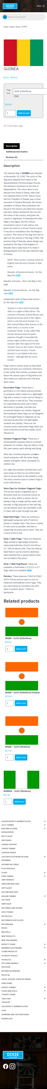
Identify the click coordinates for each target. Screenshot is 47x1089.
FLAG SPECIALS (8, 868)
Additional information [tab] (17, 151)
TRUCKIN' (6, 1002)
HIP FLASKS (7, 888)
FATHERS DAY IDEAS (10, 864)
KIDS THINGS (7, 912)
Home (6, 27)
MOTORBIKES (7, 924)
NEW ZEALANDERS (9, 940)
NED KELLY (6, 932)
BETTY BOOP (7, 836)
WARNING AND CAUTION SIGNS (15, 1014)
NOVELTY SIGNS (8, 944)
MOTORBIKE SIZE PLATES (12, 920)
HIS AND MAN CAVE (10, 892)
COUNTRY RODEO (9, 852)
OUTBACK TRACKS (9, 956)
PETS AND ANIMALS (10, 963)
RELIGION (6, 967)
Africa (18, 27)
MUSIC (4, 928)
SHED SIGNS (7, 983)
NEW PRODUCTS (8, 936)
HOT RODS (6, 900)
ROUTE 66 (6, 975)
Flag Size (8, 91)
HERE (29, 570)
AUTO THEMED (8, 825)
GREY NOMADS (8, 880)
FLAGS (12, 27)
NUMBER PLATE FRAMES (12, 948)
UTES (4, 1010)
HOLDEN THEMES (9, 896)
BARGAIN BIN (8, 832)
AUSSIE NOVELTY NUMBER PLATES (16, 821)
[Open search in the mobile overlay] (23, 17)
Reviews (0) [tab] (11, 157)
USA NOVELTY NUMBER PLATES (15, 1006)
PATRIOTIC (6, 960)
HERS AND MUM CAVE (10, 884)
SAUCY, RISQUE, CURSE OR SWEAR (16, 979)
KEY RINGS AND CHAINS (12, 908)
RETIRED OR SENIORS (11, 971)
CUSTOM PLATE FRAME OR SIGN (15, 857)
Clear (16, 96)
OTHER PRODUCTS (9, 951)
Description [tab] (11, 146)
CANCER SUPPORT (9, 844)
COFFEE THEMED (8, 848)
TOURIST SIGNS (8, 994)
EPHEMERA (6, 860)
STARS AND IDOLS (9, 991)
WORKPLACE (7, 1019)
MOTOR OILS (7, 916)
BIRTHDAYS (7, 840)
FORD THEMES (7, 876)
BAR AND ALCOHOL (10, 828)
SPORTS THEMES (9, 987)
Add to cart (23, 113)
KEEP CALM (6, 904)
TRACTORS (6, 999)
